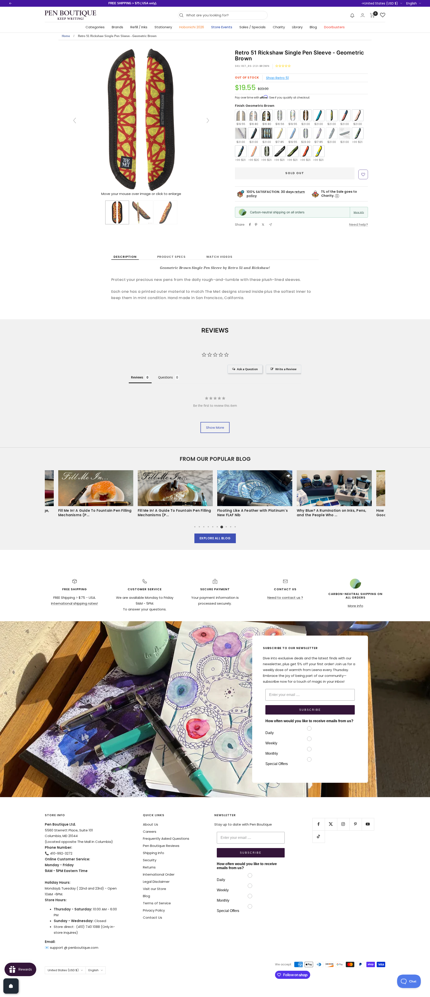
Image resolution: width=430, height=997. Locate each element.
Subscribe (310, 709)
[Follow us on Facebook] (318, 824)
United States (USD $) (381, 3)
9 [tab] (230, 527)
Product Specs (171, 257)
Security (149, 860)
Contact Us (152, 917)
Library (297, 27)
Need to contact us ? (285, 597)
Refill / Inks (138, 27)
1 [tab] (195, 527)
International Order (158, 874)
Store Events (221, 27)
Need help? (358, 224)
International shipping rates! (74, 603)
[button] (352, 15)
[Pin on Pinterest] (256, 224)
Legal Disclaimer (156, 881)
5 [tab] (213, 527)
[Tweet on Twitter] (263, 224)
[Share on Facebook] (250, 224)
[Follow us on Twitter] (331, 824)
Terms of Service (157, 903)
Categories (95, 27)
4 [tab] (208, 527)
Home (66, 36)
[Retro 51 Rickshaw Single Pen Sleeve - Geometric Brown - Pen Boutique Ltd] (117, 212)
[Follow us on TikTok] (318, 836)
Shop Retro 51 (277, 77)
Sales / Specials (252, 27)
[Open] (11, 986)
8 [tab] (226, 527)
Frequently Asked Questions (166, 838)
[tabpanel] (254, 495)
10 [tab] (235, 527)
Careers (149, 831)
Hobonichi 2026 (191, 27)
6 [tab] (217, 527)
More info (359, 212)
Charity (279, 27)
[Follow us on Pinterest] (355, 824)
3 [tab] (204, 527)
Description (125, 257)
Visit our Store (154, 888)
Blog (313, 27)
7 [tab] (221, 527)
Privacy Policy (154, 910)
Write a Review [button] (286, 369)
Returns (149, 867)
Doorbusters (334, 27)
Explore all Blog (215, 538)
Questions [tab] (165, 377)
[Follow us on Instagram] (343, 824)
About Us (150, 824)
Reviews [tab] (137, 377)
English (411, 3)
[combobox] (225, 15)
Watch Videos (219, 257)
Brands (117, 27)
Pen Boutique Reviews (161, 845)
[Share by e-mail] (270, 224)
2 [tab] (199, 527)
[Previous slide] (74, 120)
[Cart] (372, 15)
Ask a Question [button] (247, 369)
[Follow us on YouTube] (368, 824)
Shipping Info (153, 853)
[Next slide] (207, 120)
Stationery (163, 27)
